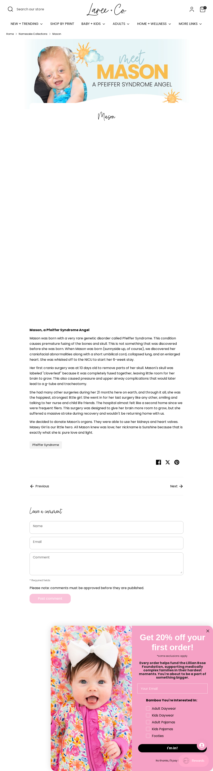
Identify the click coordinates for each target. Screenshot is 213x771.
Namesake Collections (33, 34)
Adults (119, 23)
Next (174, 486)
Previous (42, 486)
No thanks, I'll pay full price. (172, 760)
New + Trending (25, 23)
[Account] (192, 9)
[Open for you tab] (202, 745)
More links (188, 23)
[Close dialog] (208, 631)
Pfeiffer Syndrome (45, 445)
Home (10, 34)
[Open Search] (10, 9)
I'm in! (172, 748)
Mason (56, 34)
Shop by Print (62, 23)
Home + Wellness (152, 23)
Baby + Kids (91, 23)
